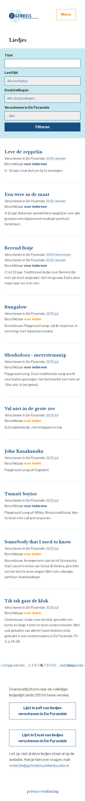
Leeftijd (11, 72)
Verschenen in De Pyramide (27, 107)
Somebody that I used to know (38, 541)
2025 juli (52, 314)
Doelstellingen (17, 90)
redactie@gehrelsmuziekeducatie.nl (39, 765)
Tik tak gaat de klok (26, 600)
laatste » (67, 665)
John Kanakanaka (24, 451)
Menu (66, 14)
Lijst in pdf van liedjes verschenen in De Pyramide (42, 711)
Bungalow (16, 307)
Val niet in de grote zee (30, 408)
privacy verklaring (42, 791)
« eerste (18, 665)
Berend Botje (19, 248)
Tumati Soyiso (21, 493)
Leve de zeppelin (23, 151)
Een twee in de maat (27, 194)
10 (54, 665)
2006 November (58, 255)
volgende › (76, 665)
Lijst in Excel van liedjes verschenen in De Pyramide (42, 738)
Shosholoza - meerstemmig (35, 355)
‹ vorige (6, 665)
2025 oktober (56, 158)
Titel (8, 55)
